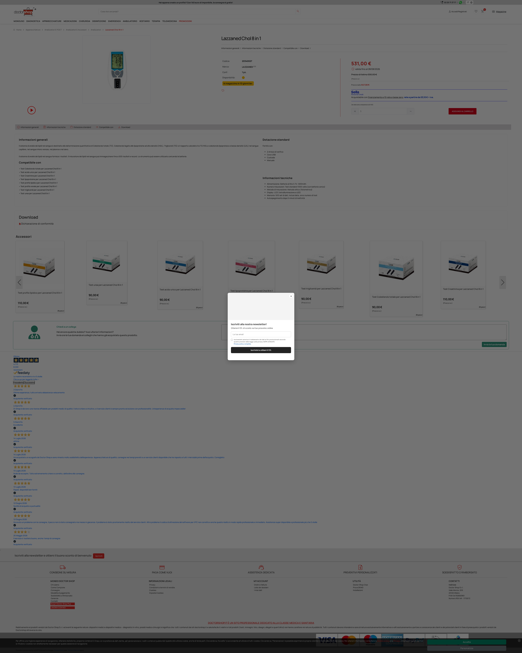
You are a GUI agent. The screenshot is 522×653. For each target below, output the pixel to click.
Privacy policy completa (242, 344)
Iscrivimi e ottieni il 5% (261, 350)
